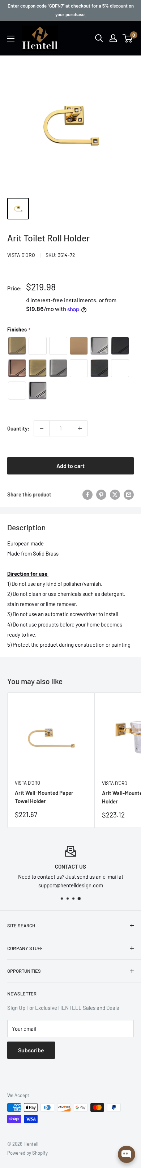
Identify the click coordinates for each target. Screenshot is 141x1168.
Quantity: (18, 428)
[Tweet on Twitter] (115, 494)
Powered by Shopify (27, 1153)
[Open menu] (10, 38)
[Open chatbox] (126, 1154)
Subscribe (31, 1050)
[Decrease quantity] (41, 428)
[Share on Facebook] (87, 494)
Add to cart (70, 465)
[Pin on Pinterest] (101, 494)
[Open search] (99, 38)
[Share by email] (129, 494)
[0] (127, 38)
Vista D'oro (21, 255)
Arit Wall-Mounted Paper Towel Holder (44, 796)
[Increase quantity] (79, 428)
